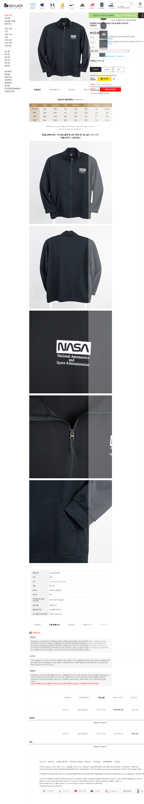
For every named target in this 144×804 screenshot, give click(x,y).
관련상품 (71, 89)
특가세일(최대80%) (12, 88)
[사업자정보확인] (106, 769)
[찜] (114, 79)
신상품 (7, 18)
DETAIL (66, 710)
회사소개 (42, 762)
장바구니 (107, 69)
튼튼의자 (8, 23)
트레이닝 (8, 77)
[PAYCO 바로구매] (110, 89)
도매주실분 (97, 762)
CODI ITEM (101, 710)
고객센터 (117, 762)
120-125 (8, 34)
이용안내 (51, 762)
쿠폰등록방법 (107, 762)
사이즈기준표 (120, 56)
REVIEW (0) (118, 710)
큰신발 (7, 85)
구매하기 (95, 69)
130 (6, 37)
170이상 (7, 45)
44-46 (7, 57)
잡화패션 (8, 82)
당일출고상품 (9, 21)
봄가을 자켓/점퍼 (131, 20)
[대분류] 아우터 (120, 20)
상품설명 (37, 89)
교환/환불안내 (54, 89)
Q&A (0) (133, 697)
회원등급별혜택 (107, 38)
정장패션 (8, 79)
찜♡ (119, 69)
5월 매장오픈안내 (125, 8)
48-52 (7, 60)
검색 (131, 4)
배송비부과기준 (107, 43)
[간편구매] (104, 79)
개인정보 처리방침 (75, 762)
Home (113, 20)
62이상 (7, 65)
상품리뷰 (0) (87, 89)
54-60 (7, 62)
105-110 (8, 28)
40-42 (7, 54)
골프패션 (8, 71)
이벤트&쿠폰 (9, 91)
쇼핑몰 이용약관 (61, 762)
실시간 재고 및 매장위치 (108, 56)
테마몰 (7, 74)
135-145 (8, 39)
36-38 (7, 51)
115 (6, 31)
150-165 (8, 42)
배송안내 (87, 762)
